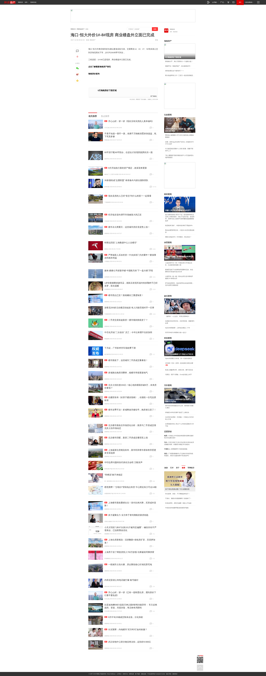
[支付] (228, 2)
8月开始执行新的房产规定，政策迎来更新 (127, 168)
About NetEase (111, 674)
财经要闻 (168, 194)
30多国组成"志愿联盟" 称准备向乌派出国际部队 (126, 180)
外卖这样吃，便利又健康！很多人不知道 (178, 503)
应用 (26, 2)
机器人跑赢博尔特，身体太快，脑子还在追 (179, 370)
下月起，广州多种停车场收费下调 (120, 348)
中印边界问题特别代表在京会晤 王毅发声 (123, 462)
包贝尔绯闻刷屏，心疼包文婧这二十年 (177, 328)
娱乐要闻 (168, 296)
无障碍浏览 (33, 2)
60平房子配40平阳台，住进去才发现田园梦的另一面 (128, 152)
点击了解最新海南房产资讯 (99, 67)
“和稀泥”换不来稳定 (113, 475)
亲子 (177, 468)
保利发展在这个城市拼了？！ (174, 71)
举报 (156, 40)
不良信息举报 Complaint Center (156, 674)
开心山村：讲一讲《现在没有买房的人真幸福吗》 (131, 121)
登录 (240, 2)
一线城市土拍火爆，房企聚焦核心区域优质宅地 (130, 564)
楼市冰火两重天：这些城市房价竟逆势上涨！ (129, 227)
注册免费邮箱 (248, 2)
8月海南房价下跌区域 (107, 90)
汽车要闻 (168, 385)
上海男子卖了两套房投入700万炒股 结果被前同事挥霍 (129, 552)
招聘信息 (131, 674)
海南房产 (168, 41)
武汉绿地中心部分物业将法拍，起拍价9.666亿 (129, 642)
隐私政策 (143, 674)
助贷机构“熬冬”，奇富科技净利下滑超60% (178, 225)
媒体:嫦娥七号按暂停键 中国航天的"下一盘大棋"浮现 (128, 270)
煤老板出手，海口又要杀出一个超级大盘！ (179, 61)
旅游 (166, 468)
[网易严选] (222, 2)
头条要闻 (168, 115)
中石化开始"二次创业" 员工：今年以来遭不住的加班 (128, 332)
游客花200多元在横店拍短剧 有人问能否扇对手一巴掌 (129, 307)
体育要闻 (168, 242)
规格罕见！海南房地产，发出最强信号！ (178, 66)
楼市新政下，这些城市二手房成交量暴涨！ (128, 360)
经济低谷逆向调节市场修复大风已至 (125, 215)
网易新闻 (172, 29)
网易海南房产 (80, 29)
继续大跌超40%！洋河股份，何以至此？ (178, 237)
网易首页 (20, 2)
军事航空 (191, 468)
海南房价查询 (94, 74)
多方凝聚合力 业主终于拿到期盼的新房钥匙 (128, 515)
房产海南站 (153, 96)
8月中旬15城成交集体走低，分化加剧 (125, 617)
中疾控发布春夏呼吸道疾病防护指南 (176, 508)
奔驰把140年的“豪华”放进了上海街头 (177, 412)
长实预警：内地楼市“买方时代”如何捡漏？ (127, 629)
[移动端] (208, 2)
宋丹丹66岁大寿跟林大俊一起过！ (176, 332)
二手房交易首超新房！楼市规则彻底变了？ (128, 320)
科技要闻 (168, 338)
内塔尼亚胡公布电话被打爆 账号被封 (121, 580)
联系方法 (125, 674)
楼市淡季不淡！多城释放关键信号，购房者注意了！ (132, 410)
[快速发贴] (77, 51)
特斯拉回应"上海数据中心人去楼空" (120, 242)
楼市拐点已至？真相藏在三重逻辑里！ (126, 295)
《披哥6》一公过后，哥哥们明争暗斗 (177, 316)
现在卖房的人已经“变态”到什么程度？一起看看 (129, 196)
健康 (183, 468)
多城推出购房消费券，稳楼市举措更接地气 (128, 372)
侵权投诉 (174, 674)
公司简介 (119, 674)
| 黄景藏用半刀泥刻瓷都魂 (175, 449)
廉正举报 (168, 674)
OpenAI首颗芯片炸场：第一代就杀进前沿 (178, 358)
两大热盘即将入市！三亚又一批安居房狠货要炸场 (179, 75)
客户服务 (137, 674)
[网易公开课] (215, 2)
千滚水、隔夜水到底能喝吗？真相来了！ (178, 498)
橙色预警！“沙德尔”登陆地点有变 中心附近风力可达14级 (130, 487)
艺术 (172, 468)
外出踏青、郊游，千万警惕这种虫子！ (177, 494)
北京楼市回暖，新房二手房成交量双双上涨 (128, 438)
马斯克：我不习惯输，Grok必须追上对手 (178, 374)
